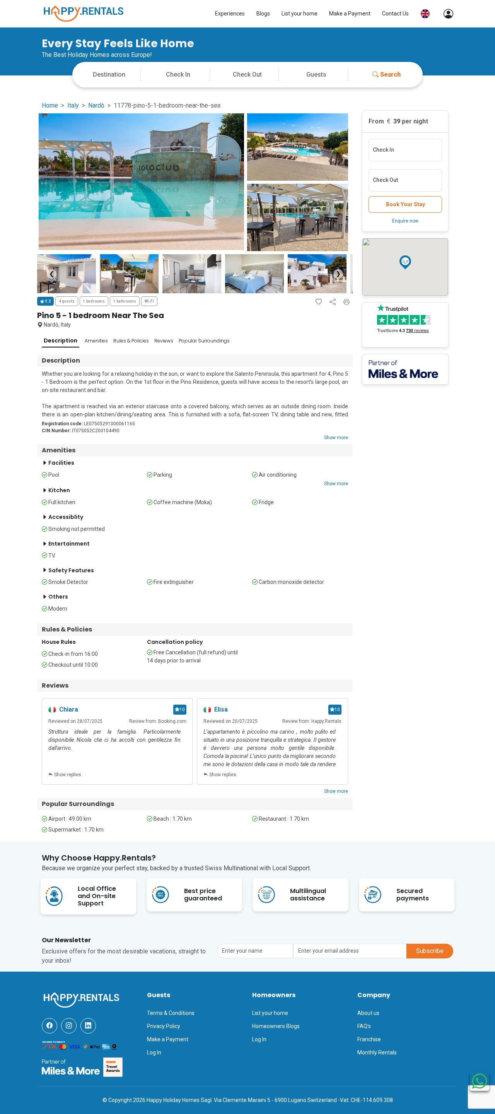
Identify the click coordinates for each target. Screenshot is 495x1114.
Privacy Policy (163, 1026)
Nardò (96, 105)
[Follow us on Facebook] (49, 1026)
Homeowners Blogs (276, 1026)
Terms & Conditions (171, 1013)
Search (390, 74)
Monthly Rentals (377, 1052)
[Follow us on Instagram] (69, 1026)
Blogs (263, 13)
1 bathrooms (124, 301)
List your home (299, 13)
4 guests (67, 301)
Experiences (230, 13)
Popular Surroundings (204, 340)
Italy (73, 105)
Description (60, 340)
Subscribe (430, 951)
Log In (154, 1052)
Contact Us (395, 13)
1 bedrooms (94, 301)
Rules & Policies (131, 340)
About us (368, 1013)
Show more (336, 437)
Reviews (163, 340)
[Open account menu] (444, 14)
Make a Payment (349, 13)
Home (50, 105)
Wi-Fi (149, 301)
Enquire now (405, 221)
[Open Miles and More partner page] (71, 1067)
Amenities (96, 340)
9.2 (47, 301)
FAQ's (364, 1026)
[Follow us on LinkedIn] (88, 1026)
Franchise (369, 1039)
